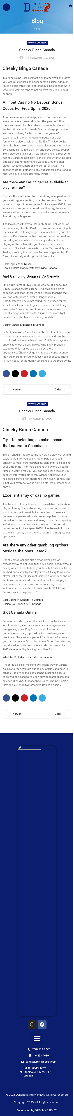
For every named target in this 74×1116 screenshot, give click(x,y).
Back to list (37, 389)
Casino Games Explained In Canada (24, 324)
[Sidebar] (4, 339)
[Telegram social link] (42, 373)
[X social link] (15, 373)
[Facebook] (42, 1024)
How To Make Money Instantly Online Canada (30, 267)
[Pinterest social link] (24, 373)
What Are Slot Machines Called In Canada (27, 657)
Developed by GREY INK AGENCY (37, 1110)
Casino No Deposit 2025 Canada (22, 603)
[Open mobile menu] (6, 7)
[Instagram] (32, 1024)
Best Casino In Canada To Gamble (23, 599)
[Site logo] (37, 6)
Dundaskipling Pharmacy (30, 1094)
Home (37, 28)
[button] (37, 1038)
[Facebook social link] (6, 373)
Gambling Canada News (17, 263)
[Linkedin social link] (33, 373)
